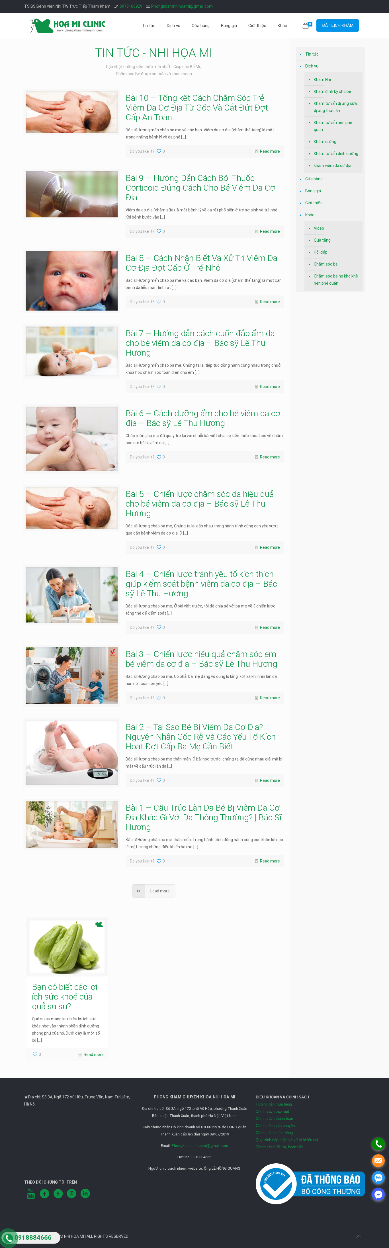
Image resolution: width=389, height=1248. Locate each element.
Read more (270, 151)
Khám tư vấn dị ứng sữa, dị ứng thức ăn (336, 107)
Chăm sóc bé (326, 264)
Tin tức (312, 54)
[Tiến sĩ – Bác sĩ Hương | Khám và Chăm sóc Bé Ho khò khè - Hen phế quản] (68, 25)
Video (319, 228)
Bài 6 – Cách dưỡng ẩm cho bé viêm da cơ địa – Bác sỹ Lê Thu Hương (203, 418)
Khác (309, 215)
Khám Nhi (322, 79)
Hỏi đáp (320, 252)
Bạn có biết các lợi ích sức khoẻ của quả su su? (64, 996)
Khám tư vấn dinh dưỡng (336, 153)
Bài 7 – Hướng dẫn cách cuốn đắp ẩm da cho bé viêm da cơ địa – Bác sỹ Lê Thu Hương (200, 343)
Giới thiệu (314, 203)
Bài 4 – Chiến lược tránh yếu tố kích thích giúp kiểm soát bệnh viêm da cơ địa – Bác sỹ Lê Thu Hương (201, 583)
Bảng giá (313, 191)
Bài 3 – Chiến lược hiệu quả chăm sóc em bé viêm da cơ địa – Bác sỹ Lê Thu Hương (201, 659)
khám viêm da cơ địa (332, 165)
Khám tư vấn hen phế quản (333, 126)
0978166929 (131, 6)
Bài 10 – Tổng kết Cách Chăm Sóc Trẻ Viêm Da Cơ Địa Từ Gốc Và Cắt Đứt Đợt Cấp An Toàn (197, 107)
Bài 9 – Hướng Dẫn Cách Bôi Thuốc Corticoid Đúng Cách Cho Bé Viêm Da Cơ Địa (200, 187)
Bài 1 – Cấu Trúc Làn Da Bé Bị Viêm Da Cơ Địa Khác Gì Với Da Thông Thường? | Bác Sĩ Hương (203, 817)
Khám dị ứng (325, 141)
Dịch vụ (311, 66)
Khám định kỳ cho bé (332, 91)
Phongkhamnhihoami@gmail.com (182, 6)
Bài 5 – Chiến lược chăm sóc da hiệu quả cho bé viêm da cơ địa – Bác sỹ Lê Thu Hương (200, 503)
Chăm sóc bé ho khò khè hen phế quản (336, 280)
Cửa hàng (314, 179)
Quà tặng (322, 240)
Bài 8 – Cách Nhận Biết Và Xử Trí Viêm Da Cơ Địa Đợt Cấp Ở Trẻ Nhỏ (201, 263)
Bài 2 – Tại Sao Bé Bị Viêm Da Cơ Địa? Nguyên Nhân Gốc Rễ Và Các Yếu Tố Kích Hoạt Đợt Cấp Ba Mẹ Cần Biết (201, 736)
